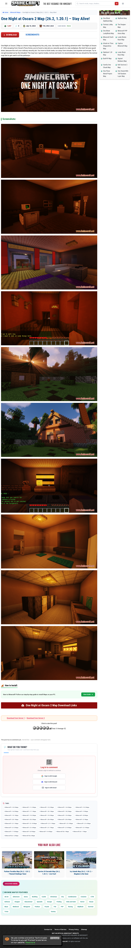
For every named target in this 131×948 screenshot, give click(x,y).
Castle (44, 897)
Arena (26, 897)
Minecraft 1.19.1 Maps (11, 815)
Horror (69, 26)
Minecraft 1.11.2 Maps (29, 807)
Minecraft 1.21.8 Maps (65, 827)
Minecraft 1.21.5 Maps (11, 827)
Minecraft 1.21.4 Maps (84, 823)
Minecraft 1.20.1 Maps (11, 819)
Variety (53, 911)
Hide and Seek (71, 902)
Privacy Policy (74, 929)
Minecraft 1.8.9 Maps (29, 831)
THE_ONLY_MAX (48, 26)
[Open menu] (6, 3)
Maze (6, 906)
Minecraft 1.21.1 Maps (11, 823)
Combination (72, 897)
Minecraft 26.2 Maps (29, 835)
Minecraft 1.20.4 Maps (47, 819)
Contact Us (48, 929)
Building (34, 897)
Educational (28, 902)
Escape (49, 902)
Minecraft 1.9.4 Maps (46, 831)
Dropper (17, 902)
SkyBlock (80, 906)
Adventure (16, 897)
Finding (59, 902)
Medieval (16, 906)
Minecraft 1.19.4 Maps (65, 815)
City (62, 897)
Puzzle (47, 906)
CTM (92, 897)
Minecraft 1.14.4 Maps (65, 807)
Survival (90, 906)
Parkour (37, 906)
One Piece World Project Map (107, 73)
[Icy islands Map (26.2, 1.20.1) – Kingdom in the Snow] (81, 859)
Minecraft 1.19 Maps (82, 811)
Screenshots (32, 34)
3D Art (6, 897)
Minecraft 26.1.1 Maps (80, 831)
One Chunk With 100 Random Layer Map (123, 73)
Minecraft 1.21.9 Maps (82, 827)
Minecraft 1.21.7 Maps (47, 827)
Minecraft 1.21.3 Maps (66, 823)
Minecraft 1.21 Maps (82, 819)
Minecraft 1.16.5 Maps (11, 811)
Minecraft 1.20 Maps (82, 815)
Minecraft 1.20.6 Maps (65, 819)
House (91, 902)
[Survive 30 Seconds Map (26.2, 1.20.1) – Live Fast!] (49, 859)
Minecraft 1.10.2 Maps (11, 807)
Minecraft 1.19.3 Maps (47, 815)
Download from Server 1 (16, 718)
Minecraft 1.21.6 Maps (29, 827)
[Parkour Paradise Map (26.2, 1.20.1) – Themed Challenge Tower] (17, 859)
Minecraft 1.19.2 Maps (29, 815)
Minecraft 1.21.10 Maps (30, 823)
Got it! (54, 938)
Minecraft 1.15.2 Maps (82, 807)
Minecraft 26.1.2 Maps (11, 835)
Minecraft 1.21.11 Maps (48, 823)
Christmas (53, 897)
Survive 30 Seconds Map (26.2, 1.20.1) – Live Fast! (49, 872)
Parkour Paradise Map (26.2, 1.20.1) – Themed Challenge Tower (17, 872)
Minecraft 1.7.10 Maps (11, 831)
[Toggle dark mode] (123, 4)
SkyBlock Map (122, 18)
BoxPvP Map (107, 58)
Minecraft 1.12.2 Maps (47, 807)
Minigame (27, 906)
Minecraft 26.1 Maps (63, 831)
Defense (7, 902)
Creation (83, 897)
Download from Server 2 (36, 718)
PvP (62, 906)
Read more (30, 942)
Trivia (6, 911)
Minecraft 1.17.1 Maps (29, 811)
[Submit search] (116, 3)
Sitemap (84, 929)
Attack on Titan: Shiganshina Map (108, 46)
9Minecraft (64, 941)
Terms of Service (60, 929)
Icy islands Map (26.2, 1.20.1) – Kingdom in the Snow (81, 872)
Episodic (39, 902)
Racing (70, 906)
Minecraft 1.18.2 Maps (65, 811)
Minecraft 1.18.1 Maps (47, 811)
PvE (55, 906)
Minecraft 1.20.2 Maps (29, 819)
